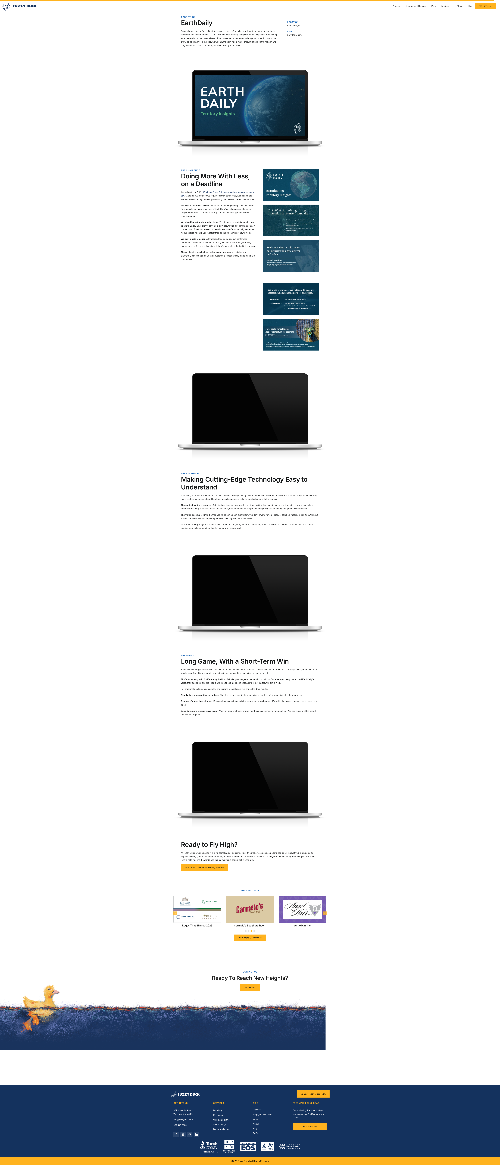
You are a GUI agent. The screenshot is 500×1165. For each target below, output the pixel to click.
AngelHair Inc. (302, 925)
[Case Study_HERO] (197, 897)
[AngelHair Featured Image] (302, 897)
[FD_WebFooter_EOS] (248, 1143)
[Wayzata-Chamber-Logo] (289, 1145)
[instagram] (183, 1134)
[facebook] (176, 1134)
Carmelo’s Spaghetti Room (250, 925)
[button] (246, 931)
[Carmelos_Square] (250, 897)
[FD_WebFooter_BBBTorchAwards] (209, 1142)
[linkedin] (196, 1134)
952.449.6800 (180, 1125)
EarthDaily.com (294, 35)
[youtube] (189, 1134)
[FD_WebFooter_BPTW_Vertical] (229, 1141)
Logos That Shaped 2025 (197, 925)
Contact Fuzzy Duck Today (313, 1094)
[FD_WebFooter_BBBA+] (267, 1143)
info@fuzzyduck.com (183, 1120)
